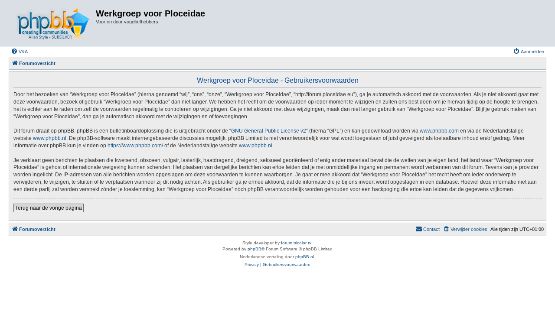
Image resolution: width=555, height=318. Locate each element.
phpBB (254, 249)
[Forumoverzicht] (53, 23)
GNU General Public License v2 (268, 131)
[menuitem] (19, 51)
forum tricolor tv (296, 242)
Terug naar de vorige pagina (48, 208)
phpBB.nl (304, 256)
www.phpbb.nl (49, 138)
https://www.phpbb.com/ (135, 146)
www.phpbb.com (439, 131)
